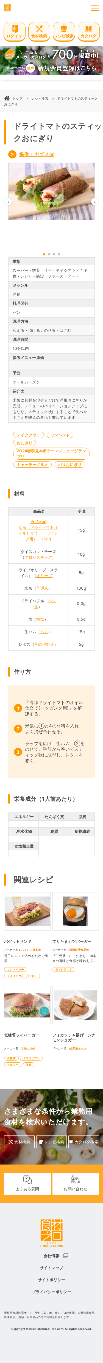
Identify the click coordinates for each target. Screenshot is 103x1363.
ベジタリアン (31, 1058)
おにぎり (24, 442)
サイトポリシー (51, 1279)
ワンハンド (60, 435)
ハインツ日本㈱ (31, 949)
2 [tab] (49, 254)
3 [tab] (54, 254)
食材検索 (22, 1141)
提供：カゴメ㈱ (36, 154)
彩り (34, 976)
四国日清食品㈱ (79, 949)
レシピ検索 (39, 98)
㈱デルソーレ (77, 1048)
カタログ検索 (86, 1141)
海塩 (40, 619)
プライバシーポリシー (51, 1291)
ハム (44, 631)
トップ (17, 98)
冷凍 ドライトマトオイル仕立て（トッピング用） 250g (38, 533)
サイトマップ (51, 1267)
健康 (29, 1064)
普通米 (42, 588)
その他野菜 (44, 644)
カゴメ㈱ (38, 521)
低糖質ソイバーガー (22, 1035)
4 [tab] (59, 254)
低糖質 (11, 1058)
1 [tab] (44, 254)
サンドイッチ (15, 969)
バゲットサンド (18, 941)
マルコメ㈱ (28, 1048)
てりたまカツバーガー (72, 941)
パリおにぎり (70, 464)
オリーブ (44, 575)
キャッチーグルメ (32, 464)
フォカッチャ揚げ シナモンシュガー (74, 1037)
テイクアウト (28, 435)
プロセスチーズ (38, 557)
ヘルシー (12, 1064)
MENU (95, 8)
